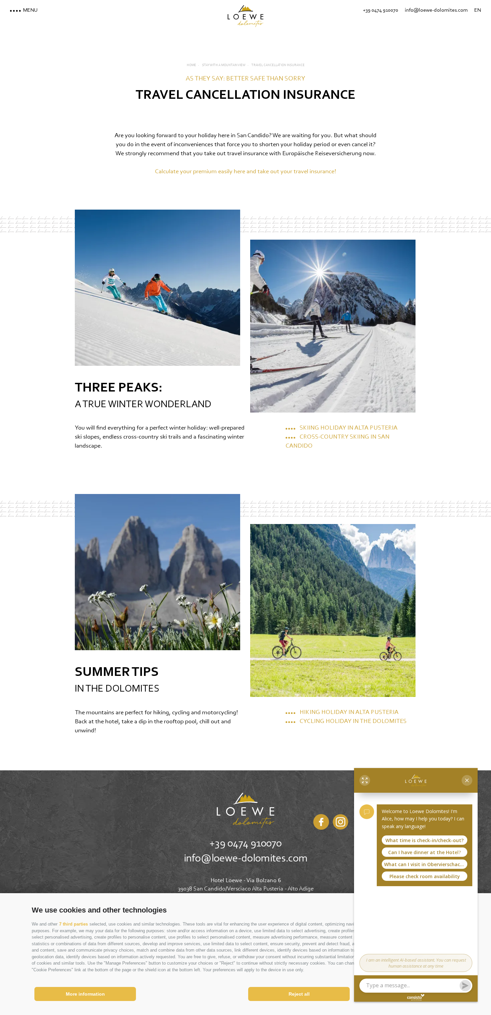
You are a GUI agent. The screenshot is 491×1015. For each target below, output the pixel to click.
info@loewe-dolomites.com (246, 858)
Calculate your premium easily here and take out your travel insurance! (245, 172)
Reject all (299, 994)
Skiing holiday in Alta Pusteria (348, 428)
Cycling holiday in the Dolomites (353, 721)
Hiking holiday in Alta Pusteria (349, 712)
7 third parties (73, 924)
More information (85, 994)
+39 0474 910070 (245, 843)
